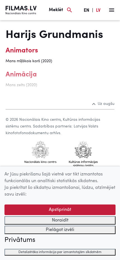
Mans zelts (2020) (21, 85)
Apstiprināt (60, 210)
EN (86, 10)
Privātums (19, 240)
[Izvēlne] (111, 10)
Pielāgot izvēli (60, 230)
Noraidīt (60, 220)
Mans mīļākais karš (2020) (29, 61)
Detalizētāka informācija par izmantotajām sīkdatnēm (60, 252)
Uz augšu (106, 104)
